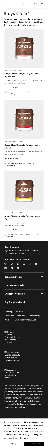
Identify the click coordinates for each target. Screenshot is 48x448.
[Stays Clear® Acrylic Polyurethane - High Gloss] (24, 48)
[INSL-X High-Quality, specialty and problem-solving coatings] (16, 355)
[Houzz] (5, 268)
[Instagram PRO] (18, 264)
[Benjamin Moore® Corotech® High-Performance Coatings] (16, 337)
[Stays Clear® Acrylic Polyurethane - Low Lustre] (24, 119)
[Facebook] (5, 264)
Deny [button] (13, 444)
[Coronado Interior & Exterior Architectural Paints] (16, 373)
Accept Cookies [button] (34, 444)
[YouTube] (24, 264)
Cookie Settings (20, 438)
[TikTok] (18, 268)
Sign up (7, 250)
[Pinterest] (30, 264)
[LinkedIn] (12, 268)
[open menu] (6, 4)
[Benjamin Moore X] (36, 264)
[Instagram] (12, 264)
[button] (36, 4)
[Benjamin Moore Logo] (24, 4)
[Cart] (42, 4)
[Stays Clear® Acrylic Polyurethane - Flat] (24, 190)
